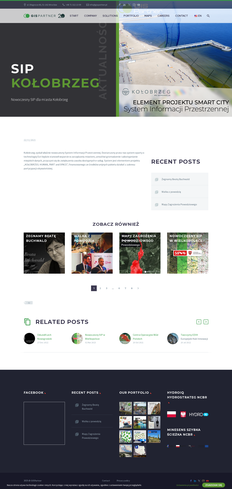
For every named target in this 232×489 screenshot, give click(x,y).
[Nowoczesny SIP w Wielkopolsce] (78, 338)
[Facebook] (119, 4)
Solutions (110, 15)
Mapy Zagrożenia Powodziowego (179, 204)
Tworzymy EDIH (189, 334)
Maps (148, 15)
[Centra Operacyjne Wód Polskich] (126, 338)
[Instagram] (134, 4)
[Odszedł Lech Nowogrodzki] (30, 338)
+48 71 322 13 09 (73, 4)
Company (90, 15)
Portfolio (131, 15)
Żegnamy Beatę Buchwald (176, 179)
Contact (181, 15)
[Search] (208, 16)
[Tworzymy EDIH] (174, 338)
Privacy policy (123, 481)
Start (74, 15)
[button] (27, 241)
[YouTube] (138, 4)
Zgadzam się (213, 485)
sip (29, 302)
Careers (164, 15)
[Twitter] (129, 4)
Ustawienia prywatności (187, 485)
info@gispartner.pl (98, 4)
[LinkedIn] (124, 4)
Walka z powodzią (171, 191)
